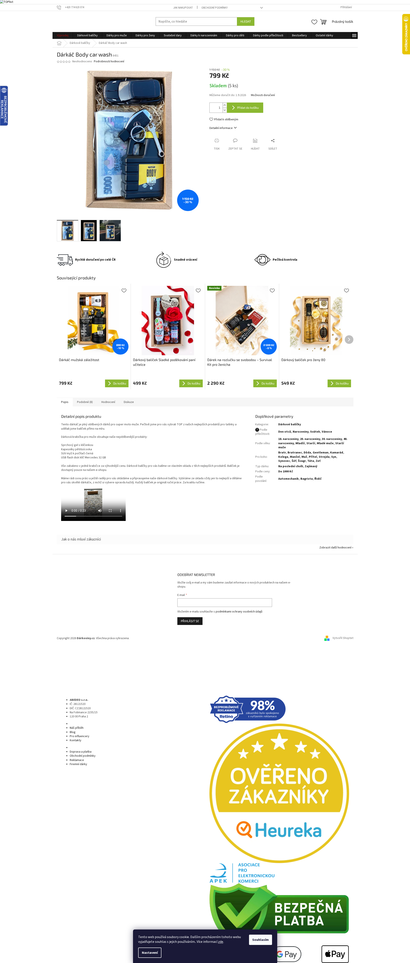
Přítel (313, 457)
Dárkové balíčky (289, 424)
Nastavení (150, 952)
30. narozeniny (332, 439)
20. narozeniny (310, 439)
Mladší (300, 443)
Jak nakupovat (183, 8)
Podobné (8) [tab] (85, 402)
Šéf (294, 461)
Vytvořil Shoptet (343, 638)
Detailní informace (221, 128)
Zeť (318, 461)
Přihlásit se (190, 621)
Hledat (245, 21)
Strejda (324, 457)
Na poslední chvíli (290, 466)
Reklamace (77, 760)
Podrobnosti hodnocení (109, 62)
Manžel (295, 457)
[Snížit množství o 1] (225, 110)
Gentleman (320, 452)
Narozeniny (300, 432)
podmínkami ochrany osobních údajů (239, 611)
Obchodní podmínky (214, 8)
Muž (304, 457)
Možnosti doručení (263, 95)
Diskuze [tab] (129, 402)
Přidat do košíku (248, 107)
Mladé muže (325, 443)
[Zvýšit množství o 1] (225, 105)
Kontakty (75, 740)
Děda (307, 452)
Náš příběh (77, 728)
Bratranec (295, 452)
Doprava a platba (80, 752)
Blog (73, 732)
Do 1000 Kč (285, 471)
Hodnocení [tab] (108, 402)
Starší (310, 443)
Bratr (282, 452)
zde (220, 941)
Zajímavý (311, 466)
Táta (310, 461)
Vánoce (327, 432)
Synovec (284, 461)
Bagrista (306, 479)
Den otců (284, 432)
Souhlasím (260, 939)
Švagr (302, 461)
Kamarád (336, 452)
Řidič (318, 479)
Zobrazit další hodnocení (335, 547)
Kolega (283, 457)
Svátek (315, 432)
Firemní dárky (78, 764)
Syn (333, 457)
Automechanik (288, 479)
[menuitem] (63, 35)
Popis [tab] (64, 402)
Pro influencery (79, 736)
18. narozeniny (288, 439)
